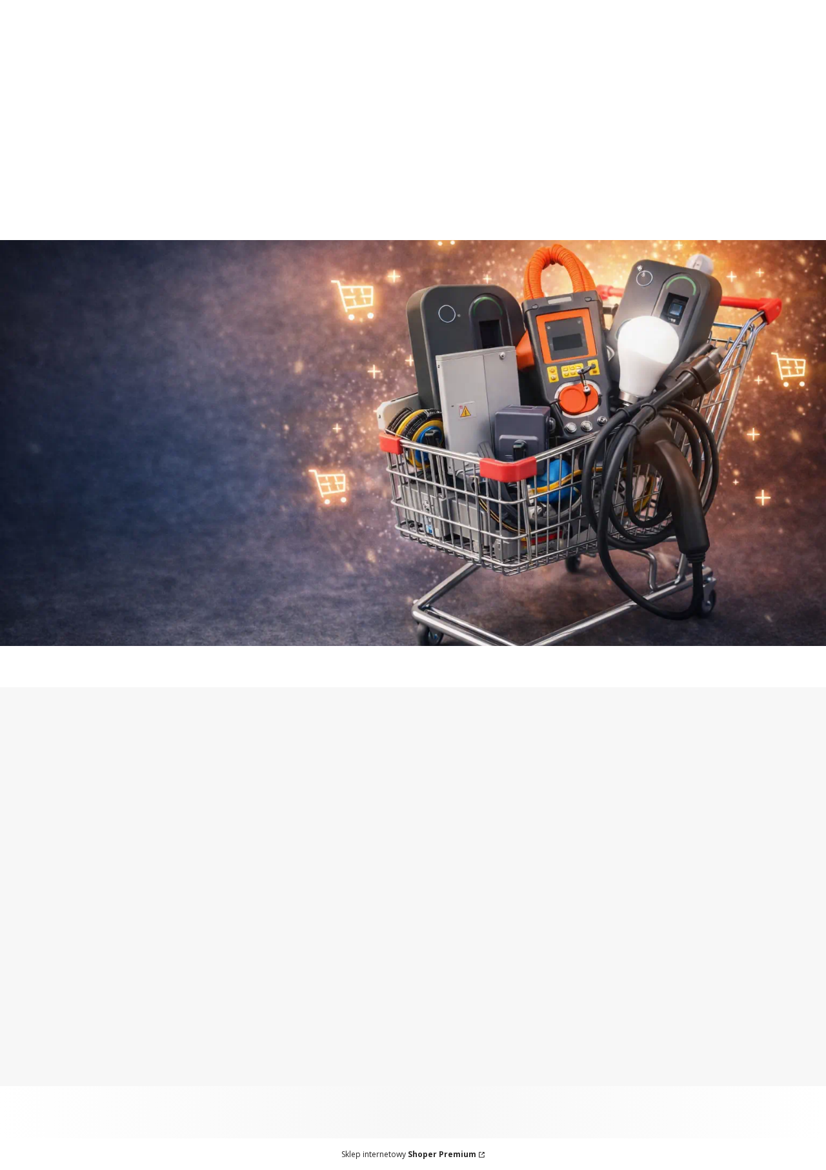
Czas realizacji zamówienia (280, 887)
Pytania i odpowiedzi (266, 1029)
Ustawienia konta (52, 1029)
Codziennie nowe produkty (658, 7)
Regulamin (242, 1045)
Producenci (37, 936)
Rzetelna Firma (47, 903)
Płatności (239, 855)
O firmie (29, 855)
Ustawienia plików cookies (282, 1078)
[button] (795, 130)
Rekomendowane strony (69, 952)
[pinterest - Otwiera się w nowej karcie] (224, 784)
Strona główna (45, 871)
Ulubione (32, 1045)
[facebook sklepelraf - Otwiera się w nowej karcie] (276, 784)
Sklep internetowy (408, 1154)
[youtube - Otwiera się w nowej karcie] (302, 784)
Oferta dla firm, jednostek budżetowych (134, 7)
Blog (21, 920)
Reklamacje (244, 903)
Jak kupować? (250, 1013)
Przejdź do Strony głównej (413, 619)
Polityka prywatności (267, 1061)
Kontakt (29, 887)
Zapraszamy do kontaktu (497, 7)
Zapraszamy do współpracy (335, 7)
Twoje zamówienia (55, 1013)
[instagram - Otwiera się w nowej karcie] (250, 784)
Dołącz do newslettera (517, 870)
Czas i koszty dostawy (269, 871)
